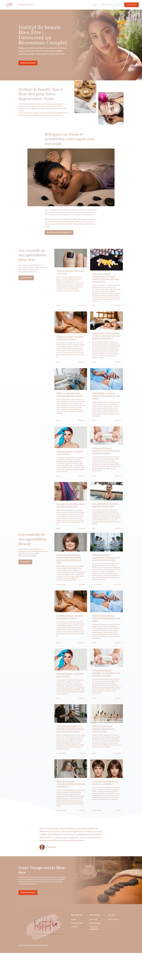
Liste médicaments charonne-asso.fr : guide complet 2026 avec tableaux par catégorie (105, 277)
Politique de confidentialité (94, 928)
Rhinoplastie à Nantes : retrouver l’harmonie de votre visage (106, 395)
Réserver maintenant (27, 63)
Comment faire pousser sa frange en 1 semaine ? (105, 782)
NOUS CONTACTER (131, 4)
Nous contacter (113, 919)
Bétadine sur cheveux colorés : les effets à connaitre (70, 505)
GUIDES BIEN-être (26, 278)
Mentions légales (95, 923)
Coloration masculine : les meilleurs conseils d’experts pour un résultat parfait (70, 728)
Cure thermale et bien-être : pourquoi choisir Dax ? (105, 504)
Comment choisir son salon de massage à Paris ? (69, 337)
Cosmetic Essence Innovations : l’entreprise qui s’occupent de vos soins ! (106, 557)
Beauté (95, 4)
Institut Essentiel (25, 5)
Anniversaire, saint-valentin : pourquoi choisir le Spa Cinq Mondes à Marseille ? (106, 335)
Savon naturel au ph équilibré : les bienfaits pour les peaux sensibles (106, 450)
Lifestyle (118, 4)
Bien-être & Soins (77, 923)
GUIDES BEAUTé (25, 562)
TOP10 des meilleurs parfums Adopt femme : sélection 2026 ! (103, 728)
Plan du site (93, 919)
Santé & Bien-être (106, 4)
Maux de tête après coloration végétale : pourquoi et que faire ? (70, 784)
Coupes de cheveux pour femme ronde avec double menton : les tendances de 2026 (68, 558)
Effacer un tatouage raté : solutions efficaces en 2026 (69, 394)
